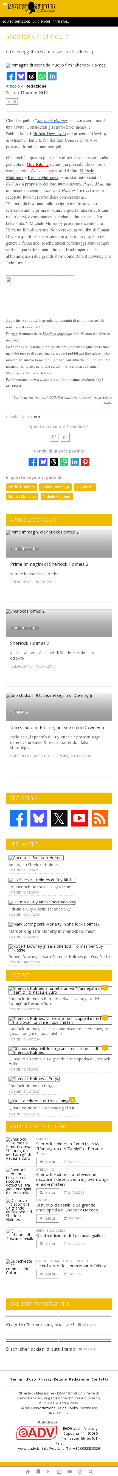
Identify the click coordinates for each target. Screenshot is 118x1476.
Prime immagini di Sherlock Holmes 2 (49, 564)
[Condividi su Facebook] (10, 76)
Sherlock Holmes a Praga (32, 1085)
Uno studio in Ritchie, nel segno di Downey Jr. (58, 727)
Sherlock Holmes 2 (29, 643)
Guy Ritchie (38, 164)
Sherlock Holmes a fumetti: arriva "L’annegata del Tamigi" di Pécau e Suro (54, 1001)
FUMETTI (42, 1138)
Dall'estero (30, 416)
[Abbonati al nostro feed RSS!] (100, 818)
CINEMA (20, 712)
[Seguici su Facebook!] (18, 818)
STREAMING (45, 1169)
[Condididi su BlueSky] (21, 76)
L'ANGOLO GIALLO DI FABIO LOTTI (62, 1260)
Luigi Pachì (41, 22)
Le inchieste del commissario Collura (71, 1265)
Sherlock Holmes (52, 120)
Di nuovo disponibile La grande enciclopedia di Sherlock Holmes (59, 1061)
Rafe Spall (60, 22)
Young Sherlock (16, 22)
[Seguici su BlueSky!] (38, 818)
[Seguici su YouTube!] (79, 818)
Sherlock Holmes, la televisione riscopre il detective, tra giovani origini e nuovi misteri (59, 1031)
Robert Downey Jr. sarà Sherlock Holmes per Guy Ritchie (60, 956)
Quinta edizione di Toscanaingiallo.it (41, 1107)
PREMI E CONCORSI (50, 1230)
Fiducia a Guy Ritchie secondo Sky (40, 909)
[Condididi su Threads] (31, 76)
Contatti (99, 1379)
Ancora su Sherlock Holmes (34, 864)
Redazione (36, 86)
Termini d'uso (23, 1379)
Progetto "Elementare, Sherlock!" (41, 1324)
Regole (60, 1379)
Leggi (50, 1162)
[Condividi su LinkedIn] (52, 76)
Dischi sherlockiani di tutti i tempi (41, 1349)
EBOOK (41, 1200)
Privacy (45, 1379)
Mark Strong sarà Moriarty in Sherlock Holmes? (52, 931)
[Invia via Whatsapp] (42, 76)
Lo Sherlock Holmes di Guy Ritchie (40, 886)
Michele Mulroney (22, 496)
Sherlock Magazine (57, 333)
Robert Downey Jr (49, 133)
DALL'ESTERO (25, 549)
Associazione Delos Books (55, 1407)
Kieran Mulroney (43, 177)
